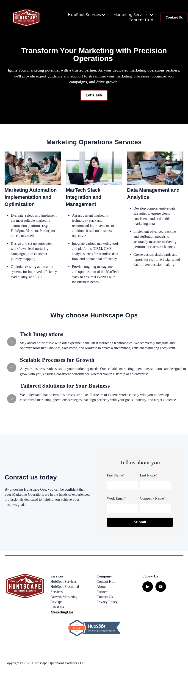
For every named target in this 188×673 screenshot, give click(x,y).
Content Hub (141, 20)
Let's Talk (94, 95)
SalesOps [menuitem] (57, 607)
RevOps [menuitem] (56, 602)
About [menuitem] (101, 586)
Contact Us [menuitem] (105, 597)
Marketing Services (130, 15)
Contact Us (174, 17)
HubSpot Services (84, 15)
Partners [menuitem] (102, 592)
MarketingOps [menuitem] (61, 612)
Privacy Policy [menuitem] (107, 602)
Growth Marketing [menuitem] (63, 597)
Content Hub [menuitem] (106, 581)
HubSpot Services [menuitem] (63, 581)
